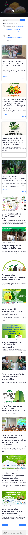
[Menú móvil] (24, 3)
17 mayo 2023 (11, 303)
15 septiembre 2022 (12, 432)
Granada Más (4, 210)
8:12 (18, 432)
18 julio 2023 (10, 271)
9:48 (18, 470)
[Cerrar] (25, 531)
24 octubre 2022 (11, 402)
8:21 (17, 505)
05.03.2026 (5, 114)
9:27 (16, 242)
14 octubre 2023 (11, 210)
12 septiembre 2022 (12, 470)
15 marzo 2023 (11, 339)
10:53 (17, 402)
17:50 (15, 271)
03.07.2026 (5, 189)
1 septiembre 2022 (12, 505)
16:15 (16, 303)
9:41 (16, 210)
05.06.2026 (5, 76)
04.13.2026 (5, 153)
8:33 (16, 339)
